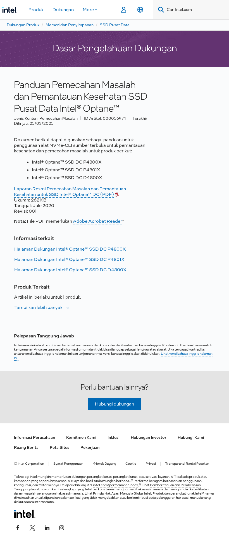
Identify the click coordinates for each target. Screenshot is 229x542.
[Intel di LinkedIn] (47, 527)
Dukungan (63, 10)
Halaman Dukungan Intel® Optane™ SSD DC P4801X (69, 259)
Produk (36, 10)
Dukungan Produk (23, 24)
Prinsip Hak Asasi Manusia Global (118, 493)
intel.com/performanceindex (115, 485)
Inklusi (114, 437)
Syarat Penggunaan (68, 464)
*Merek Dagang (104, 464)
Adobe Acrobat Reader (97, 221)
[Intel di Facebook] (18, 527)
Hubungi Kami (191, 437)
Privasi (150, 464)
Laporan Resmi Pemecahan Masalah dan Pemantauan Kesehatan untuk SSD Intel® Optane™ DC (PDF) (70, 191)
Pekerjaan (89, 447)
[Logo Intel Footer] (24, 514)
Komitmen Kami (81, 437)
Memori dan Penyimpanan (70, 24)
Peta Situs (59, 447)
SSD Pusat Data (115, 24)
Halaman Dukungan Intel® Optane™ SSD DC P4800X (70, 249)
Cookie (130, 464)
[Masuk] (123, 10)
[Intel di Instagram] (61, 527)
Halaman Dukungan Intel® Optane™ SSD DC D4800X (70, 270)
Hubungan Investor (148, 437)
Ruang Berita (26, 447)
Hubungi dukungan (114, 404)
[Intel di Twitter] (32, 527)
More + (90, 10)
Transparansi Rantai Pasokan (187, 464)
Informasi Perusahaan (34, 437)
